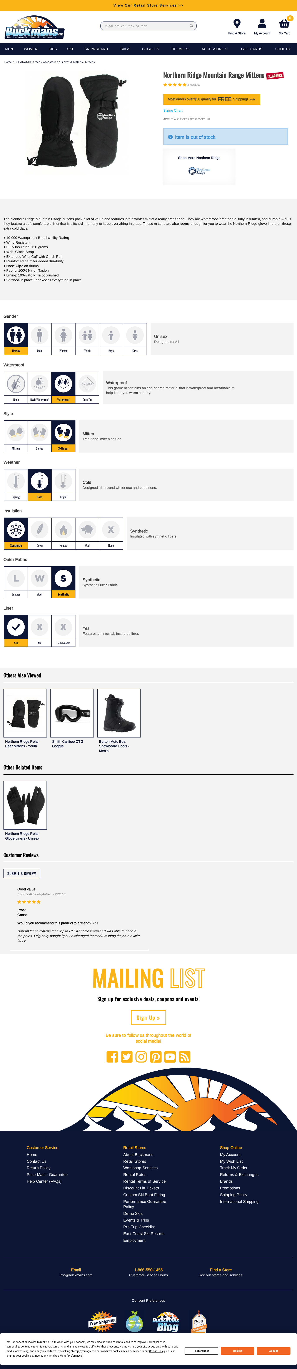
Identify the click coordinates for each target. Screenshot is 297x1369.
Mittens (90, 62)
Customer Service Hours (148, 1275)
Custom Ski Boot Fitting (144, 1194)
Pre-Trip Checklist (139, 1227)
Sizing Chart (172, 110)
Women (31, 49)
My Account (262, 33)
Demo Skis (132, 1213)
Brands (226, 1181)
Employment (134, 1240)
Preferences (201, 1350)
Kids (53, 49)
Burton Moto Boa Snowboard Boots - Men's (114, 746)
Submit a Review (21, 873)
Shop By (283, 49)
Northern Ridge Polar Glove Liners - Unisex (22, 836)
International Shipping (239, 1201)
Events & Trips (136, 1220)
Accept (273, 1350)
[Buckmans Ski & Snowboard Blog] (166, 1322)
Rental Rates (134, 1174)
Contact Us (37, 1161)
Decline (237, 1350)
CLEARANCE (23, 62)
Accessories (214, 49)
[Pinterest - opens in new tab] (156, 1057)
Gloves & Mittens (72, 62)
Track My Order (233, 1168)
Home (8, 62)
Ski (70, 49)
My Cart (285, 26)
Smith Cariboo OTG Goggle (67, 744)
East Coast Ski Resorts (143, 1233)
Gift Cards (251, 49)
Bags (125, 49)
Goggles (150, 49)
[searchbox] (192, 25)
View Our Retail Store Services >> (148, 5)
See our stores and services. (221, 1275)
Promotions (230, 1188)
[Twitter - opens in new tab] (127, 1057)
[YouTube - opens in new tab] (170, 1057)
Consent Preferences (148, 1300)
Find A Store (236, 33)
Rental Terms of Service (144, 1181)
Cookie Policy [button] (157, 1351)
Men (9, 49)
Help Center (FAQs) (44, 1181)
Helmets (180, 49)
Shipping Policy (233, 1194)
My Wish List (231, 1161)
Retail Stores (134, 1161)
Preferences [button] (75, 1355)
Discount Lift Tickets (141, 1188)
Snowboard (96, 49)
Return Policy (38, 1168)
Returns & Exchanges (239, 1174)
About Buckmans (138, 1154)
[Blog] (184, 1057)
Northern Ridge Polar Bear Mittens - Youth (22, 744)
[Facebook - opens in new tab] (112, 1057)
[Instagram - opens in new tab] (141, 1057)
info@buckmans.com (76, 1275)
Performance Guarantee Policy (144, 1204)
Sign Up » (148, 1017)
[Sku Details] (208, 119)
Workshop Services (140, 1168)
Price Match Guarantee (47, 1174)
